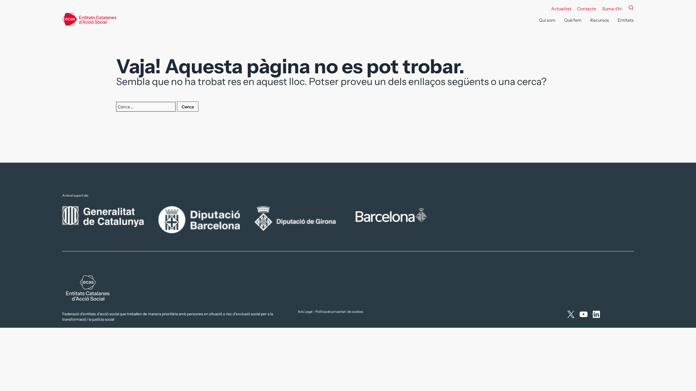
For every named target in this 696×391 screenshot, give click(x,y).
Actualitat (561, 8)
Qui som (547, 20)
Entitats (626, 20)
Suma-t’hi (612, 8)
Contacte (586, 8)
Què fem (573, 20)
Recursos (599, 20)
